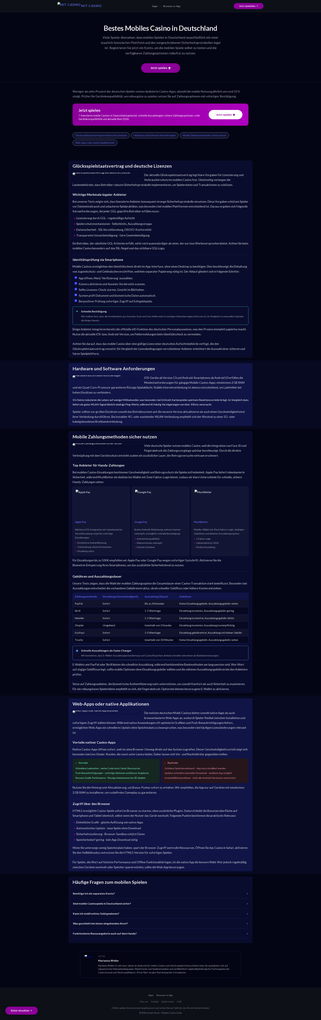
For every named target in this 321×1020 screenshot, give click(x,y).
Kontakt (154, 1001)
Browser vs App (171, 6)
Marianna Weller (108, 960)
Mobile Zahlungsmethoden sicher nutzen (204, 135)
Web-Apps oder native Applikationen (95, 142)
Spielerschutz (168, 1001)
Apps (155, 6)
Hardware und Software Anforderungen (155, 135)
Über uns (144, 1001)
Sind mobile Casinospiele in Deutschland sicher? (102, 903)
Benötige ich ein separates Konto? (94, 893)
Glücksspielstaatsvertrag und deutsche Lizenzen (101, 135)
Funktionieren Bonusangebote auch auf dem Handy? (105, 933)
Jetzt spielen (158, 68)
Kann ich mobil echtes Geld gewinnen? (96, 913)
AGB (179, 1001)
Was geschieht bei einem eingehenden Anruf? (100, 923)
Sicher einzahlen (20, 1010)
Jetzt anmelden (247, 6)
